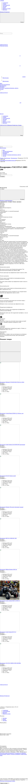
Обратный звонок (4, 45)
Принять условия (4, 783)
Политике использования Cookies (7, 781)
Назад (21, 135)
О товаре (10, 201)
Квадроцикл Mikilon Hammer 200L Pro (8, 569)
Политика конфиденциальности (7, 753)
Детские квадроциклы (5, 84)
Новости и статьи (6, 8)
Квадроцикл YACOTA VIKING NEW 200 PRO (10, 663)
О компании (5, 2)
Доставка (5, 6)
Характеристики (4, 201)
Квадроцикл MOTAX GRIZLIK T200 (8, 538)
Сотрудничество (6, 5)
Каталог (22, 22)
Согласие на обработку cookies (17, 754)
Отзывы (4, 3)
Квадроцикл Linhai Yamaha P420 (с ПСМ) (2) (10, 600)
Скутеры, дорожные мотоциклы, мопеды (9, 88)
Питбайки (2, 86)
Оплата (4, 7)
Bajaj (1, 83)
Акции (23, 76)
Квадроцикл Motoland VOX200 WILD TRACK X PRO (12, 382)
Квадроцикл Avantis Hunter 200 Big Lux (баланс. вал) (11, 413)
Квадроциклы (3, 85)
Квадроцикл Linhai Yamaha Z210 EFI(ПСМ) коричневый (12, 444)
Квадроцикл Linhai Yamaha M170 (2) (8, 631)
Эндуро (1, 89)
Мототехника (6, 77)
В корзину (2, 176)
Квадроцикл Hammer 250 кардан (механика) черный (11, 507)
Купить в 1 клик (3, 200)
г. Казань (2, 0)
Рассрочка (9, 200)
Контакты (5, 9)
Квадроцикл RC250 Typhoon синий (8, 475)
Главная (2, 158)
